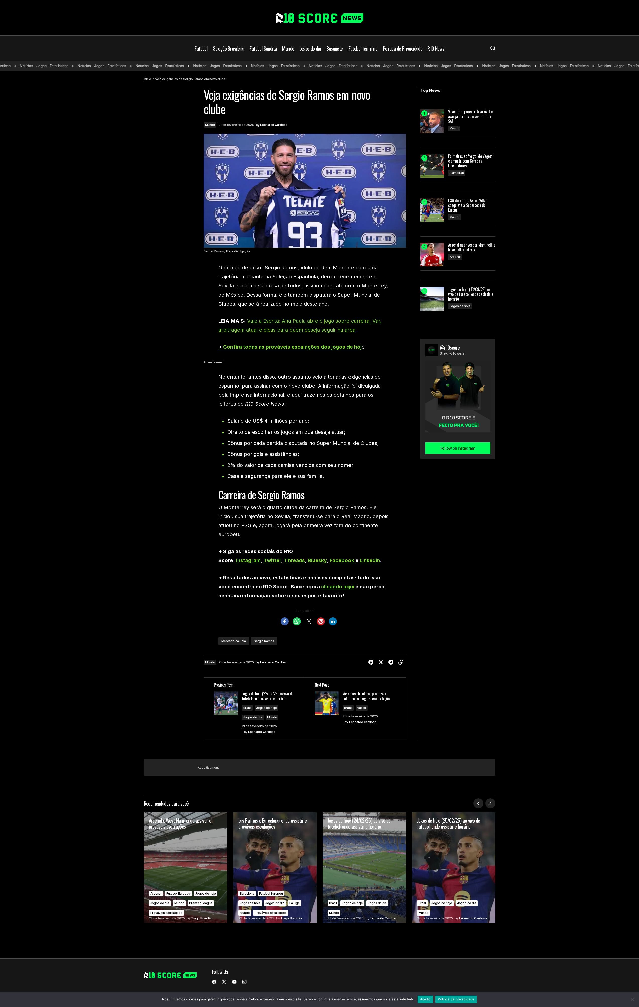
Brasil (247, 708)
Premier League (200, 903)
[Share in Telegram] (391, 662)
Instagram (248, 560)
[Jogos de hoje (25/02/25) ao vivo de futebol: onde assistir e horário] (453, 867)
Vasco (361, 708)
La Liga (294, 903)
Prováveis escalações (166, 913)
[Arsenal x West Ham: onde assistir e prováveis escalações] (185, 867)
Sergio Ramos (264, 641)
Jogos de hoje (266, 708)
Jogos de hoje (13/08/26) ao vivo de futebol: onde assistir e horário (470, 294)
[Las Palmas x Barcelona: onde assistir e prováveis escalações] (275, 867)
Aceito (425, 999)
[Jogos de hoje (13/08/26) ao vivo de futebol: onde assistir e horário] (432, 299)
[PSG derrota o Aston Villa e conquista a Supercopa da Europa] (432, 210)
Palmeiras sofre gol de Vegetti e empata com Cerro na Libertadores (470, 161)
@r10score (450, 347)
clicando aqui (337, 587)
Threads (294, 560)
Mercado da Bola (233, 641)
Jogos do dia (252, 717)
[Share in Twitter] (381, 662)
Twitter (272, 560)
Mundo (210, 125)
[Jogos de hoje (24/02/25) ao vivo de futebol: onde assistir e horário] (364, 867)
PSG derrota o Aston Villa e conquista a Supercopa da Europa (468, 205)
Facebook (342, 560)
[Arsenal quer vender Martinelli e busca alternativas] (432, 254)
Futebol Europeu (178, 893)
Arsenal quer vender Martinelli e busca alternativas (471, 247)
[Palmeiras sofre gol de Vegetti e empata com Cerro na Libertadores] (432, 166)
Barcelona (247, 893)
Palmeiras (457, 173)
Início (147, 79)
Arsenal (455, 257)
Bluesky (317, 560)
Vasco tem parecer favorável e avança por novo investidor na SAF (470, 116)
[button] (493, 48)
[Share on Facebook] (371, 662)
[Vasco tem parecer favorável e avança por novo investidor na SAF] (432, 121)
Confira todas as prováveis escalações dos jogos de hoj (292, 347)
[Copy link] (401, 662)
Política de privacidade (456, 999)
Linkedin (370, 560)
